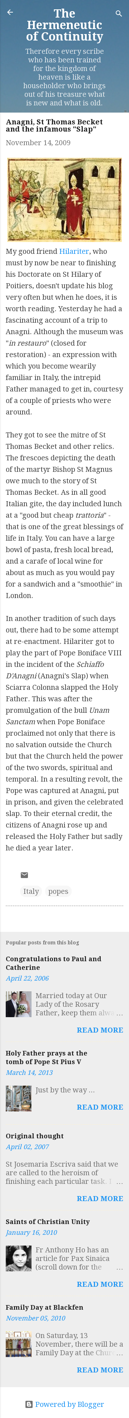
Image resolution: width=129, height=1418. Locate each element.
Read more (100, 1030)
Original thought (35, 1136)
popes (58, 891)
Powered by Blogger (68, 1404)
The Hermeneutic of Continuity (64, 25)
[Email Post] (24, 877)
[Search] (119, 14)
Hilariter (74, 251)
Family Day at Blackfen (44, 1307)
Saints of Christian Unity (48, 1221)
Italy (31, 891)
